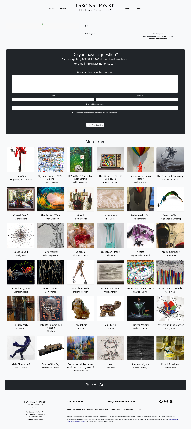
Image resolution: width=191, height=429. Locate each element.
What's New (115, 409)
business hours (119, 59)
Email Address (95, 104)
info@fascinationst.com (158, 39)
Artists (75, 409)
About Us (93, 409)
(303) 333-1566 (74, 401)
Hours (138, 409)
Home (68, 409)
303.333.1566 (90, 59)
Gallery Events (103, 409)
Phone (137, 95)
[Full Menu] (95, 7)
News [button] (139, 8)
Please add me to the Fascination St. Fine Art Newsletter (96, 113)
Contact (131, 409)
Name (53, 95)
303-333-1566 (161, 36)
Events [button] (128, 8)
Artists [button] (52, 8)
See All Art (95, 384)
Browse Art (83, 409)
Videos (124, 409)
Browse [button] (63, 8)
